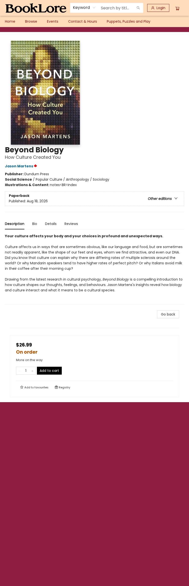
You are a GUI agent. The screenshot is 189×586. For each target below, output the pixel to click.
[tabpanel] (94, 268)
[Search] (138, 8)
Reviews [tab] (71, 223)
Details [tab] (51, 223)
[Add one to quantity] (32, 370)
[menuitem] (10, 21)
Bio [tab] (34, 223)
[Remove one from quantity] (19, 370)
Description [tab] (14, 223)
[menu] (94, 21)
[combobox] (84, 7)
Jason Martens (19, 166)
